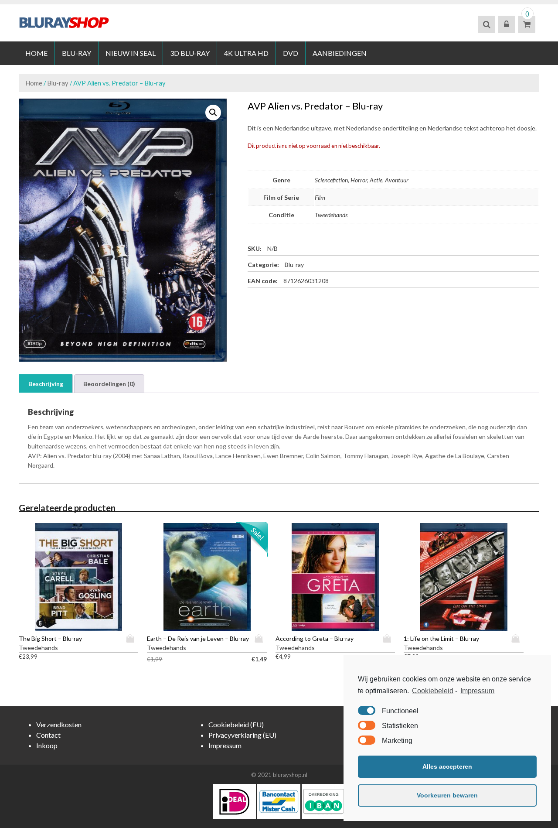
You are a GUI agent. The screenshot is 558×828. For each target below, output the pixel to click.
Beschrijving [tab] (45, 383)
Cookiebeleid (432, 691)
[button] (213, 112)
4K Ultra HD (246, 53)
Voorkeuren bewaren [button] (447, 795)
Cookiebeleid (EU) (236, 724)
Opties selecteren (132, 638)
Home (36, 53)
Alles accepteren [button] (447, 766)
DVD (290, 53)
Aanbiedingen (340, 53)
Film (320, 197)
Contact (48, 735)
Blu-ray (76, 53)
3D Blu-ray (190, 53)
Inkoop (47, 745)
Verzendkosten (59, 724)
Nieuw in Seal (130, 53)
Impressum (477, 691)
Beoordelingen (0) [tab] (109, 383)
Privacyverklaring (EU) (242, 735)
